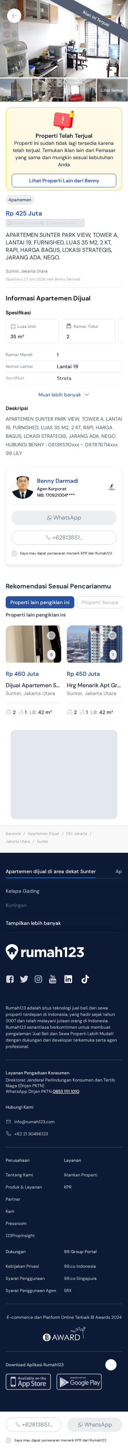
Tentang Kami (19, 1175)
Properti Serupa (100, 602)
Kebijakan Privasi (22, 1266)
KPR (67, 1187)
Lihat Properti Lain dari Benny (64, 180)
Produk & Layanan (24, 1187)
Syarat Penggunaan (25, 1278)
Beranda (13, 833)
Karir (10, 1211)
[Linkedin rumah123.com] (68, 979)
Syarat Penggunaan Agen (31, 1290)
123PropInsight (20, 1235)
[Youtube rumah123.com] (52, 979)
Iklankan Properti (80, 1175)
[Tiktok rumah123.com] (85, 979)
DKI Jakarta (76, 833)
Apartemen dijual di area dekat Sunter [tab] (51, 871)
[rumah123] (64, 953)
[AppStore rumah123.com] (28, 1382)
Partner (13, 1199)
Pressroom (16, 1223)
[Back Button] (14, 16)
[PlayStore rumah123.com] (79, 1382)
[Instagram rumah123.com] (38, 979)
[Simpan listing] (51, 635)
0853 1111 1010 (66, 1091)
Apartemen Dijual (43, 833)
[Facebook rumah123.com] (10, 979)
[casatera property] (111, 487)
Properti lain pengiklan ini (40, 602)
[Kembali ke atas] (111, 1365)
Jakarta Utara (18, 841)
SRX (67, 1290)
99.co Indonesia (80, 1266)
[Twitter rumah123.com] (24, 979)
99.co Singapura (80, 1278)
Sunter (42, 841)
